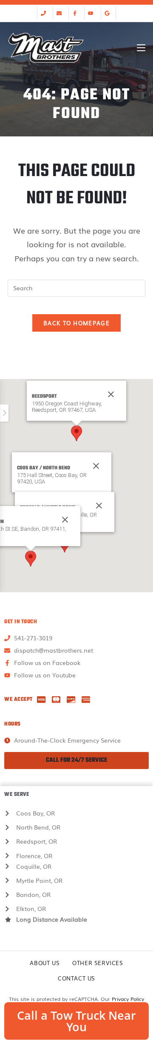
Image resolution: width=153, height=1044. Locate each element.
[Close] (96, 466)
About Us (45, 963)
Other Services (97, 963)
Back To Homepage (76, 323)
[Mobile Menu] (141, 48)
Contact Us (76, 978)
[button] (76, 433)
